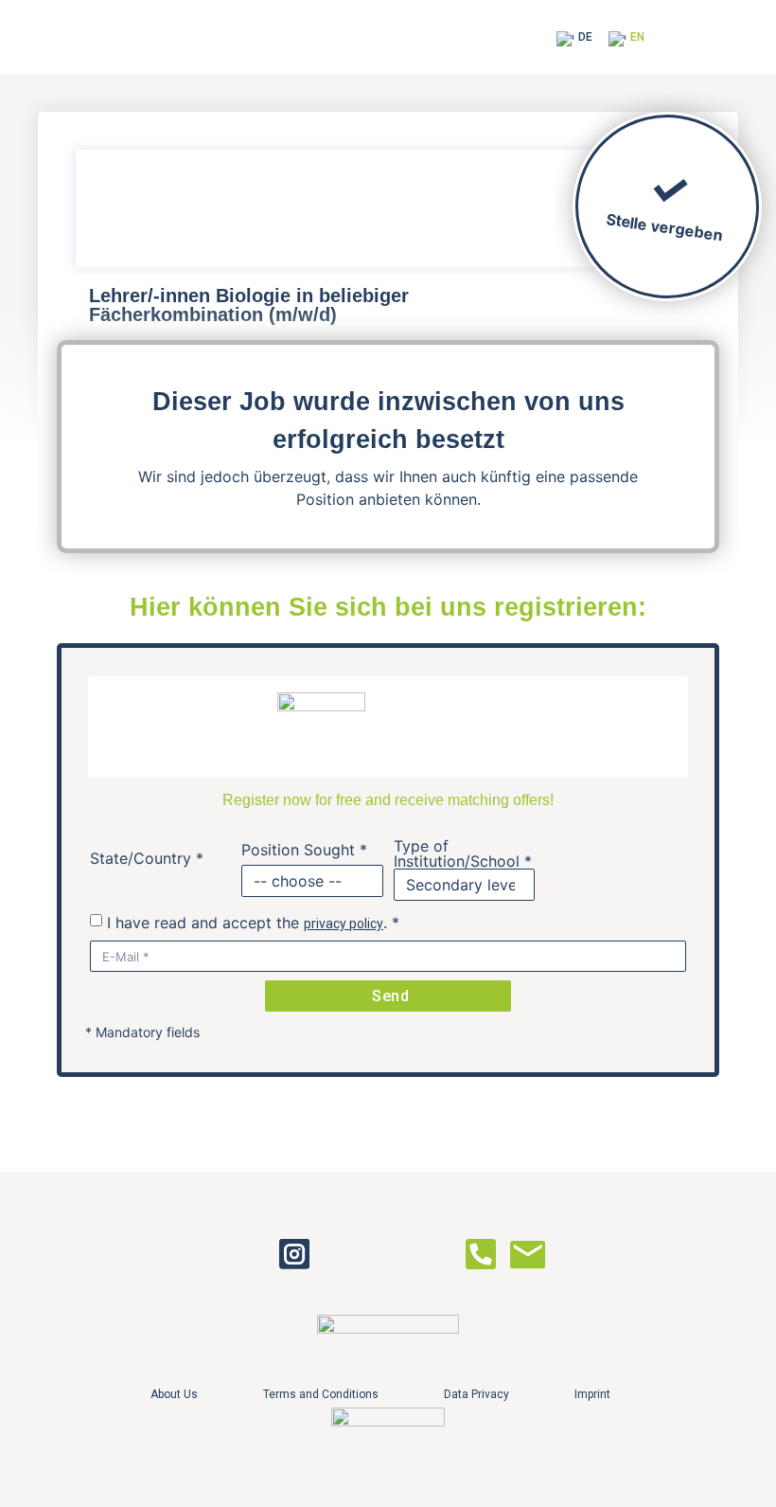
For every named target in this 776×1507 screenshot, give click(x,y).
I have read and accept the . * (253, 922)
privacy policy (343, 923)
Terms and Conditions (321, 1394)
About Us (174, 1394)
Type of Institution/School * (463, 853)
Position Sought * (304, 849)
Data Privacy (476, 1394)
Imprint (592, 1394)
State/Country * (146, 858)
